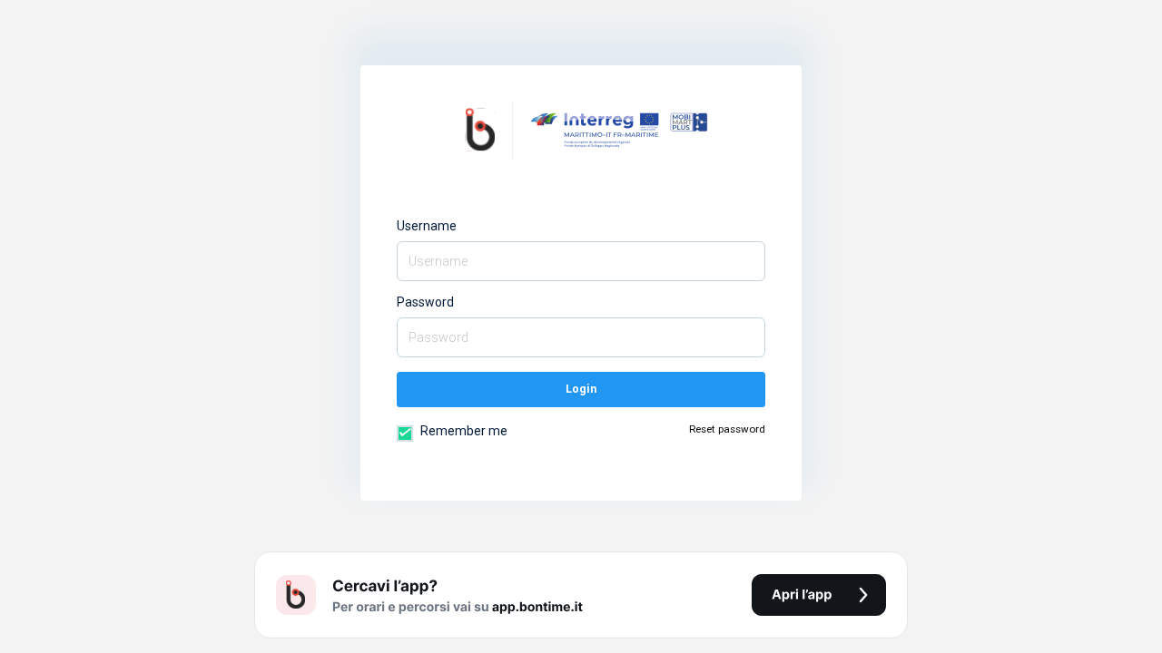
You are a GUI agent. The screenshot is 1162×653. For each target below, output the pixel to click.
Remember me (462, 431)
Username (427, 225)
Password (425, 302)
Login (581, 388)
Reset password (727, 429)
